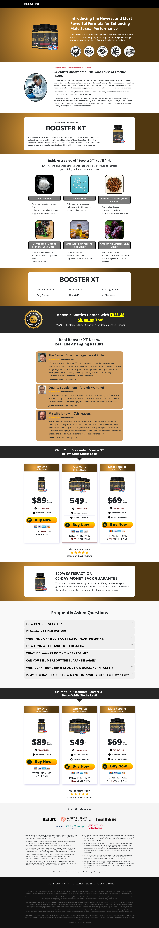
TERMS (48, 884)
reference (90, 884)
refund (100, 884)
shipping (110, 884)
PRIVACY (56, 884)
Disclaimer (78, 884)
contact (66, 884)
